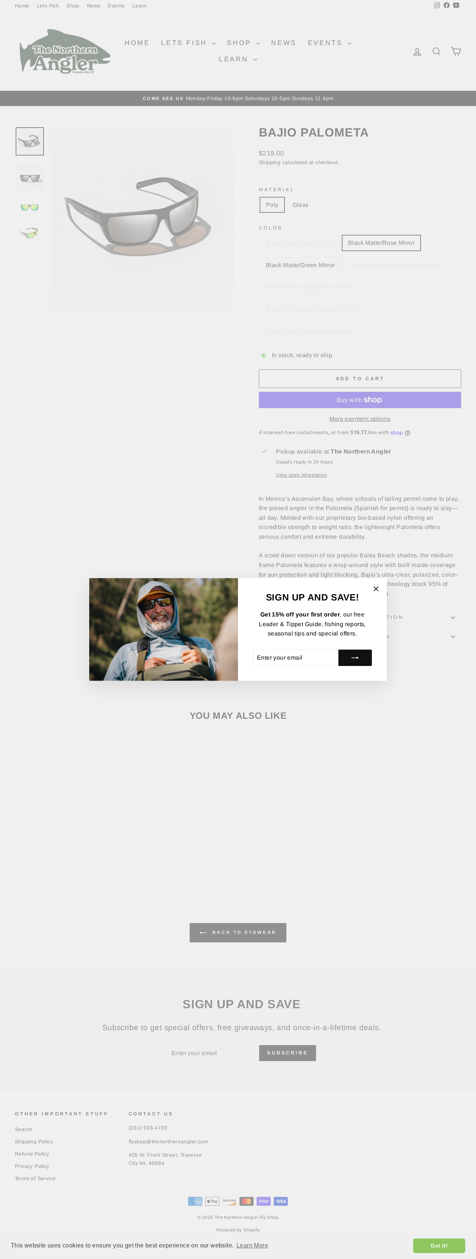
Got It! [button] (439, 1246)
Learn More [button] (252, 1245)
